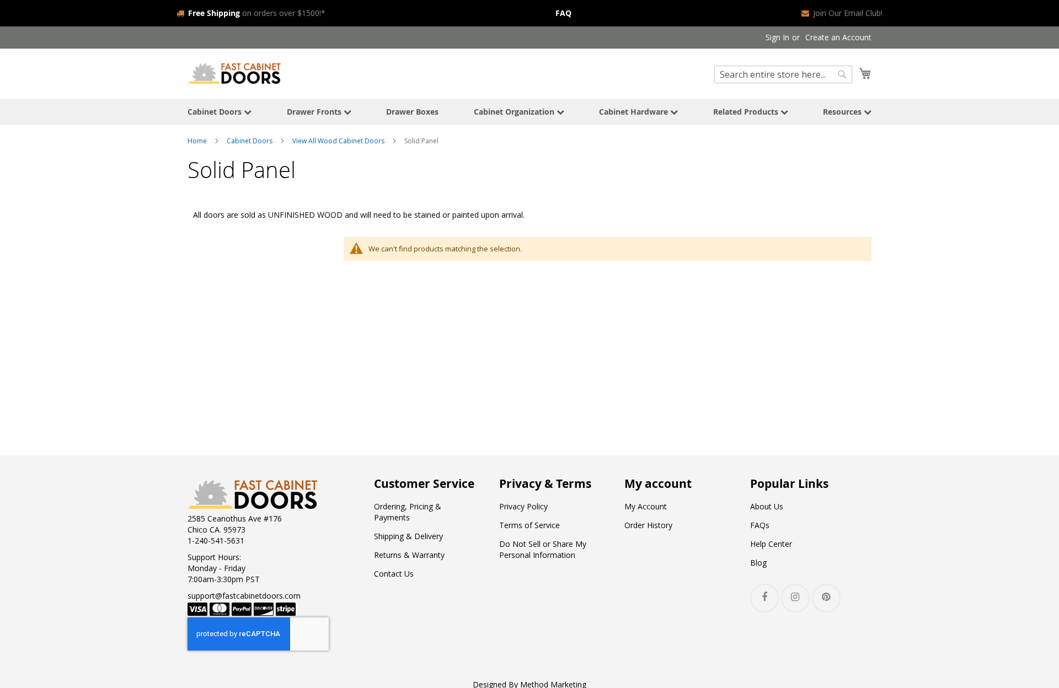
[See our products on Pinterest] (826, 598)
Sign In (777, 37)
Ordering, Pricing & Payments (407, 512)
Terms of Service (529, 525)
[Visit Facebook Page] (764, 598)
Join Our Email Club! (847, 13)
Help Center (771, 544)
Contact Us (394, 573)
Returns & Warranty (409, 555)
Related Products (746, 111)
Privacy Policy (523, 506)
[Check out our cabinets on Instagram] (795, 598)
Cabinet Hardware (634, 111)
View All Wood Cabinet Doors (338, 141)
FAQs (759, 525)
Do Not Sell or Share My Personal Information (542, 549)
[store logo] (234, 73)
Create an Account (838, 37)
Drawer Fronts (315, 111)
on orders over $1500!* (256, 13)
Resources (843, 111)
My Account (645, 506)
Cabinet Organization (515, 111)
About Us (766, 506)
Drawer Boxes (412, 111)
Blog (758, 562)
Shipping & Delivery (408, 536)
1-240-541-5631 (216, 540)
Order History (648, 525)
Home (197, 141)
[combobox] (783, 74)
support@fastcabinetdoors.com (244, 595)
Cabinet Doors (216, 111)
